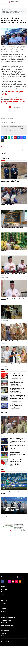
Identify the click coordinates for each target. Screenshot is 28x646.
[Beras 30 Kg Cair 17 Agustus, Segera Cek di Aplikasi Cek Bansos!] (14, 195)
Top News (4, 412)
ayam (3, 153)
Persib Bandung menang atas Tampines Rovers (14, 486)
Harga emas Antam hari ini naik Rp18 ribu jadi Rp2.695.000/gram (16, 390)
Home (5, 9)
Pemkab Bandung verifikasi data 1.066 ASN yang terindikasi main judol (12, 433)
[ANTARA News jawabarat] (15, 1)
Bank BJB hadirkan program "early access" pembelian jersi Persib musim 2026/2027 (17, 440)
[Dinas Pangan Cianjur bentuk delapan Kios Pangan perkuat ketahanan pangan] (14, 218)
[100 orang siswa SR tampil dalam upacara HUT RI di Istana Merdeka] (4, 383)
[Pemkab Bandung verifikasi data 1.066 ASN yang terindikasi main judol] (14, 424)
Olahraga (3, 608)
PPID (2, 636)
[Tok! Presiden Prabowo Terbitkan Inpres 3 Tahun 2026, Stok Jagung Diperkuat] (14, 331)
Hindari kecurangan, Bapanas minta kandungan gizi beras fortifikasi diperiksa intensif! (13, 273)
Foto (2, 469)
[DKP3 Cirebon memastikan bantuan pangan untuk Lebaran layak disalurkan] (14, 354)
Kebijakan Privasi (6, 620)
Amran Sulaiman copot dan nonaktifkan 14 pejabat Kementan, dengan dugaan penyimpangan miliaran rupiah (14, 180)
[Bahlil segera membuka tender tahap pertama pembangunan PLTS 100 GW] (4, 406)
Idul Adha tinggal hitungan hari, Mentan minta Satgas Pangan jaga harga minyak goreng (13, 298)
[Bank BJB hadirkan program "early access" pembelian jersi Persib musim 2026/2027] (4, 440)
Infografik (4, 517)
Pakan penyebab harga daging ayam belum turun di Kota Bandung (12, 93)
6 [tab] (15, 515)
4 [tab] (16, 491)
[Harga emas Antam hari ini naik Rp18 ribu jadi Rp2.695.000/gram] (4, 390)
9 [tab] (22, 515)
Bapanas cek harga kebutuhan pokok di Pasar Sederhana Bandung (13, 101)
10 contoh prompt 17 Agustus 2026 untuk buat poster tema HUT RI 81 (17, 375)
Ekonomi (11, 9)
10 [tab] (24, 515)
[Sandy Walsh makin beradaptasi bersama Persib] (4, 454)
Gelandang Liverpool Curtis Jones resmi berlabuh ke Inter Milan (17, 447)
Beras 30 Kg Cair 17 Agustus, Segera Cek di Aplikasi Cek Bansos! (14, 203)
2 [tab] (12, 491)
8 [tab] (19, 515)
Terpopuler (4, 369)
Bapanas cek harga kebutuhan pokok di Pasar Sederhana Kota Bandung (13, 12)
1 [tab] (9, 491)
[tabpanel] (14, 481)
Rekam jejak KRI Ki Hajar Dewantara (12, 563)
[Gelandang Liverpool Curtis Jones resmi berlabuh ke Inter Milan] (4, 447)
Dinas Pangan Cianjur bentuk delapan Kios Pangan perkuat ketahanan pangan (14, 226)
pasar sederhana (17, 150)
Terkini (3, 586)
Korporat (3, 633)
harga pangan (6, 150)
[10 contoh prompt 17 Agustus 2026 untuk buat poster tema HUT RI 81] (4, 376)
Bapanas (6, 146)
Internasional (5, 606)
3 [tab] (14, 491)
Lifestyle (3, 611)
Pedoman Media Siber (7, 625)
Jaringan (3, 615)
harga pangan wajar (17, 146)
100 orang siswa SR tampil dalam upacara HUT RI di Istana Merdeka (16, 382)
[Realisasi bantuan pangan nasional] (11, 311)
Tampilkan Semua (17, 107)
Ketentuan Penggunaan (8, 617)
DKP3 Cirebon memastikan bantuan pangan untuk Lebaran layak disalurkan (13, 363)
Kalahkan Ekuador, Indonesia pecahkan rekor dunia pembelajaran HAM (14, 509)
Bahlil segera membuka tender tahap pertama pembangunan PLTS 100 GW (17, 405)
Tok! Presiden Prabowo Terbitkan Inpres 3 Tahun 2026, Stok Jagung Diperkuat (14, 339)
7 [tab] (17, 515)
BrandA (3, 628)
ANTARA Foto (5, 630)
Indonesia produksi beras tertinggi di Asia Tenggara (13, 249)
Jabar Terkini (4, 600)
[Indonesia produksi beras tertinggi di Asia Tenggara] (14, 241)
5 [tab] (18, 491)
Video (3, 493)
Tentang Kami (5, 623)
